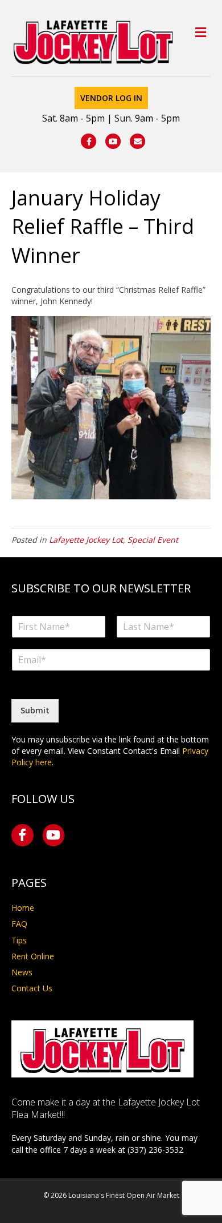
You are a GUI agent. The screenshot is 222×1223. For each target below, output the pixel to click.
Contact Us (31, 988)
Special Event (153, 539)
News (21, 972)
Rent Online (32, 956)
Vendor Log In (111, 97)
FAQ (19, 923)
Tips (19, 940)
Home (22, 907)
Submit (35, 710)
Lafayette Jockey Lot (86, 539)
